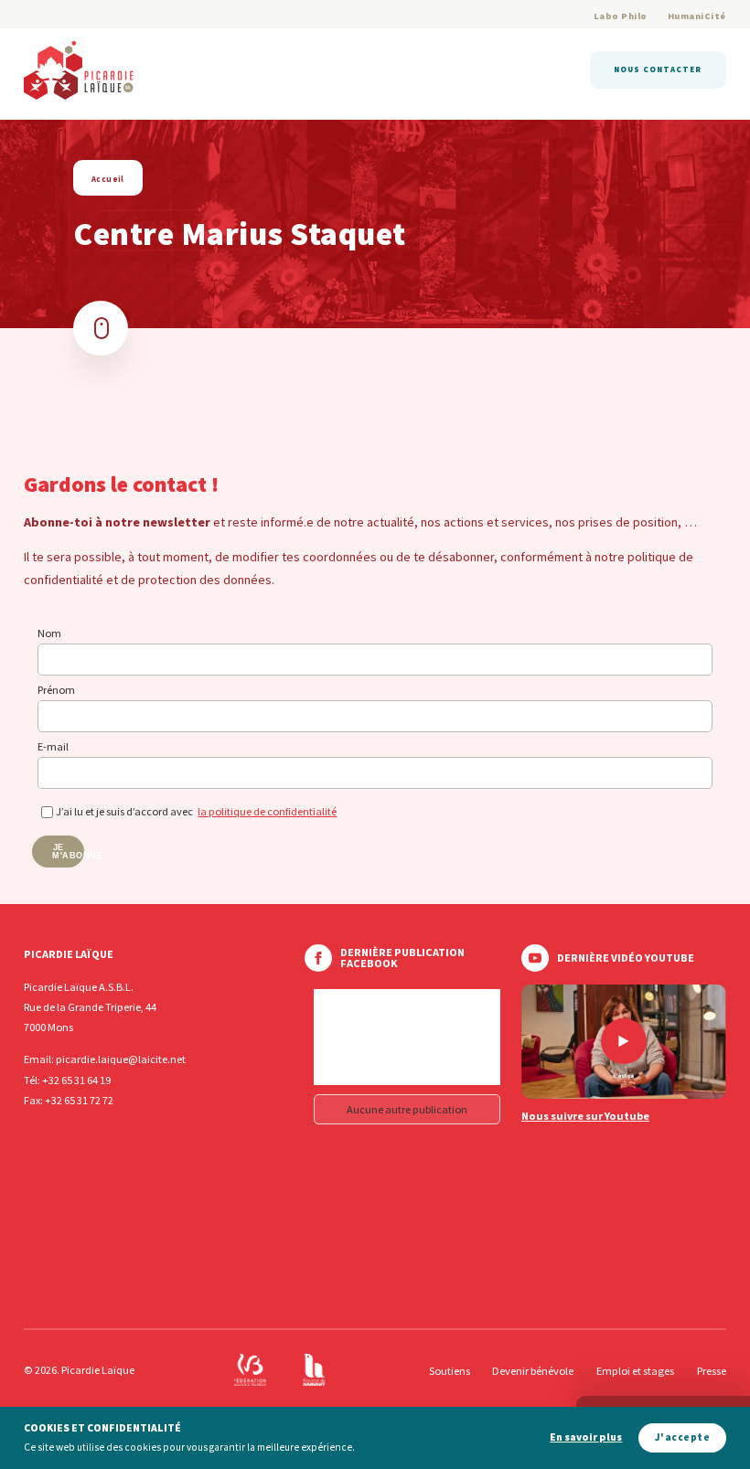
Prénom (56, 690)
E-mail (53, 746)
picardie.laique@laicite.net (121, 1059)
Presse (711, 1371)
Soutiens (449, 1371)
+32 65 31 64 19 (76, 1080)
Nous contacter (658, 69)
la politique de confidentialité (267, 811)
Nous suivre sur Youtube (585, 1116)
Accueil (107, 179)
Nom (49, 633)
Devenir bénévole (532, 1371)
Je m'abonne (68, 851)
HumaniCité (697, 16)
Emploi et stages (635, 1371)
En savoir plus (586, 1437)
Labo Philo (621, 16)
